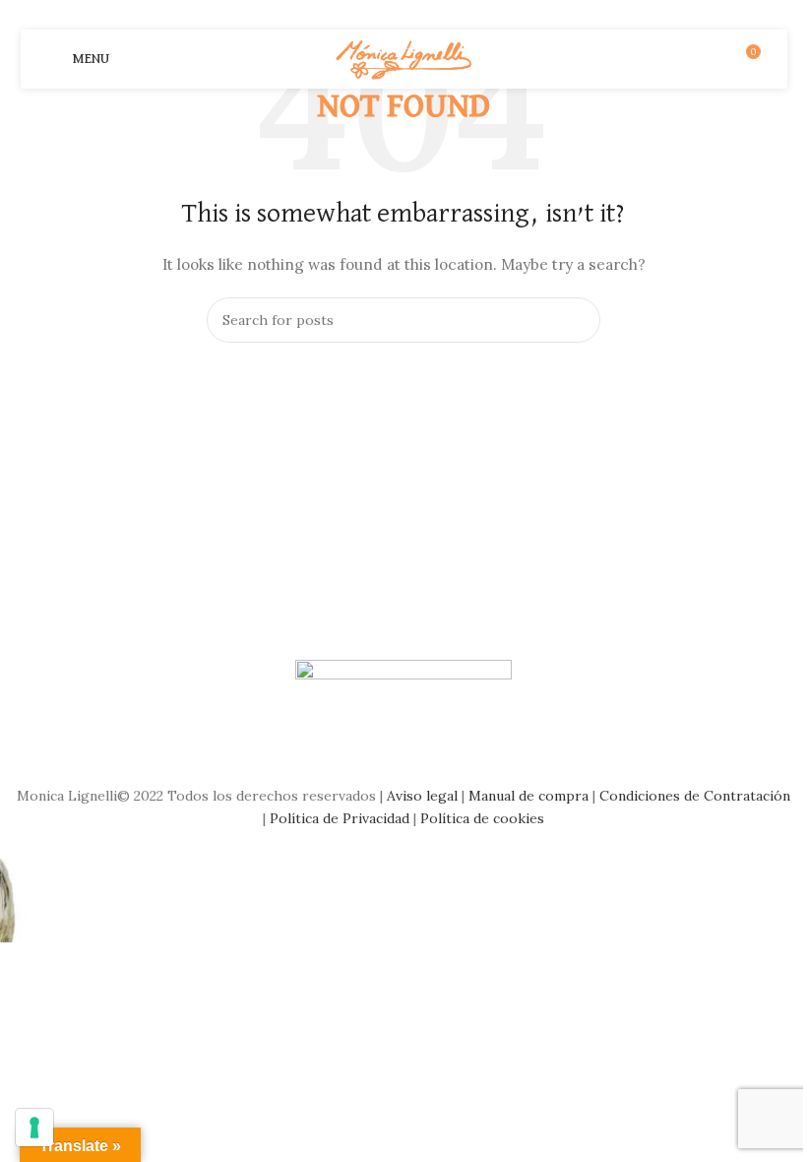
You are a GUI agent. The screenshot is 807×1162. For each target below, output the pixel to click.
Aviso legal (420, 796)
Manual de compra (528, 796)
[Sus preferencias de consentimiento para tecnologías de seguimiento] (34, 1127)
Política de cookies (482, 818)
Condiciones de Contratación (694, 796)
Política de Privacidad (339, 818)
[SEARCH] (577, 320)
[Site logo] (404, 58)
